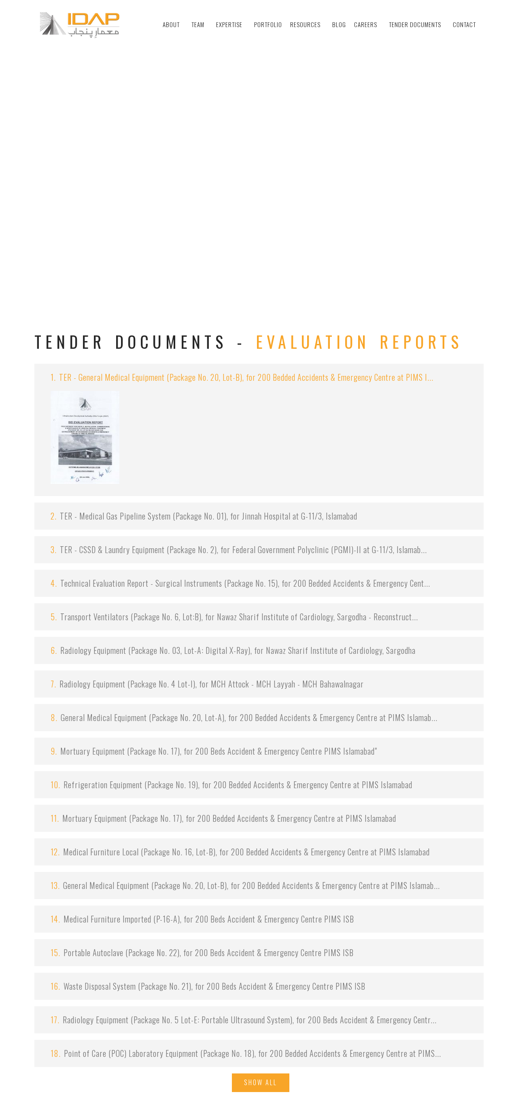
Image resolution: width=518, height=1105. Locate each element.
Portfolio (268, 24)
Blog (339, 24)
